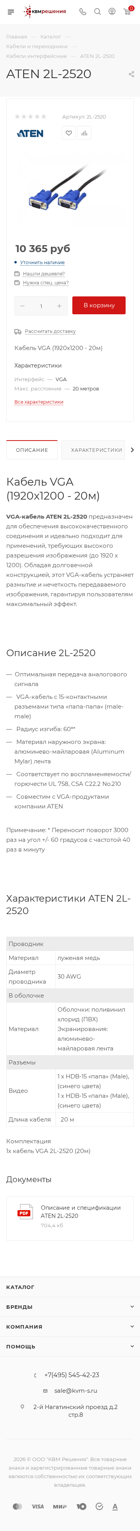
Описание (32, 450)
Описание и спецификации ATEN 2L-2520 (81, 1211)
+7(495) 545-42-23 (71, 1375)
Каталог (20, 1287)
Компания (24, 1327)
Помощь (20, 1346)
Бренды (19, 1307)
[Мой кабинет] (112, 12)
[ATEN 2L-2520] (70, 188)
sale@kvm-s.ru (75, 1390)
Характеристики (96, 450)
